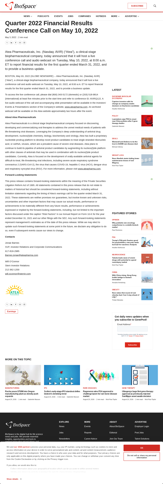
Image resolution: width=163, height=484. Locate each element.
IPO (45, 388)
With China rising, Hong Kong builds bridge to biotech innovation (124, 277)
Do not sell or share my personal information (141, 456)
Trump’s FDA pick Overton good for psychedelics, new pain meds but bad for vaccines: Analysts (125, 242)
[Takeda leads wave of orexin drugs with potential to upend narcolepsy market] (147, 259)
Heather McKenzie (118, 109)
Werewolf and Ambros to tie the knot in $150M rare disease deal (125, 143)
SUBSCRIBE (137, 6)
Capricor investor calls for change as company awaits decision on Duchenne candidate (125, 103)
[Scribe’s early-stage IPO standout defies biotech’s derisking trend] (62, 375)
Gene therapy (128, 388)
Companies (84, 16)
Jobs (70, 16)
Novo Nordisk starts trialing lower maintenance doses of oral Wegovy (125, 160)
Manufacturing (12, 388)
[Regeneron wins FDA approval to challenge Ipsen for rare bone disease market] (101, 375)
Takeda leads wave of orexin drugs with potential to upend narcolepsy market (124, 260)
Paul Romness (117, 230)
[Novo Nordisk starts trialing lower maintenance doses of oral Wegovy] (147, 160)
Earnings (11, 311)
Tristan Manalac (117, 300)
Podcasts (43, 16)
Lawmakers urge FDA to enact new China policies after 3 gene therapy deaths (125, 121)
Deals (115, 139)
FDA (113, 237)
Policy (115, 116)
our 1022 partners (22, 447)
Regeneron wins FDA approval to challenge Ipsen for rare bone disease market (100, 393)
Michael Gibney (117, 147)
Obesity (115, 290)
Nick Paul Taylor (117, 166)
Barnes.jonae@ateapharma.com (21, 255)
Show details (12, 479)
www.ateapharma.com (76, 107)
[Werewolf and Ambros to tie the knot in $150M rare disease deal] (147, 143)
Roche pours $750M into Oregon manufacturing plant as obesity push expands (21, 393)
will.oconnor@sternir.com (18, 274)
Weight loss (118, 155)
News (27, 16)
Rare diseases (90, 388)
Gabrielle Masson (118, 126)
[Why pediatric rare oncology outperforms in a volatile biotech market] (147, 224)
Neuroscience (118, 255)
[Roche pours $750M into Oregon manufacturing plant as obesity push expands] (23, 375)
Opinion (115, 220)
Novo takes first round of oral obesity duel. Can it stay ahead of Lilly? (125, 295)
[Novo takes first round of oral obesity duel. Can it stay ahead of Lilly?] (147, 294)
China (114, 272)
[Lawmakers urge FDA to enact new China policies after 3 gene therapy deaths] (147, 120)
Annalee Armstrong (118, 283)
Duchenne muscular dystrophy (121, 97)
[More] (31, 16)
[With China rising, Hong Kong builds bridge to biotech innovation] (147, 277)
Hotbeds (101, 16)
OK (141, 448)
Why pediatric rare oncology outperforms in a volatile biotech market (125, 225)
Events (58, 16)
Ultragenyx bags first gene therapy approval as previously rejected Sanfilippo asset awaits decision (137, 393)
